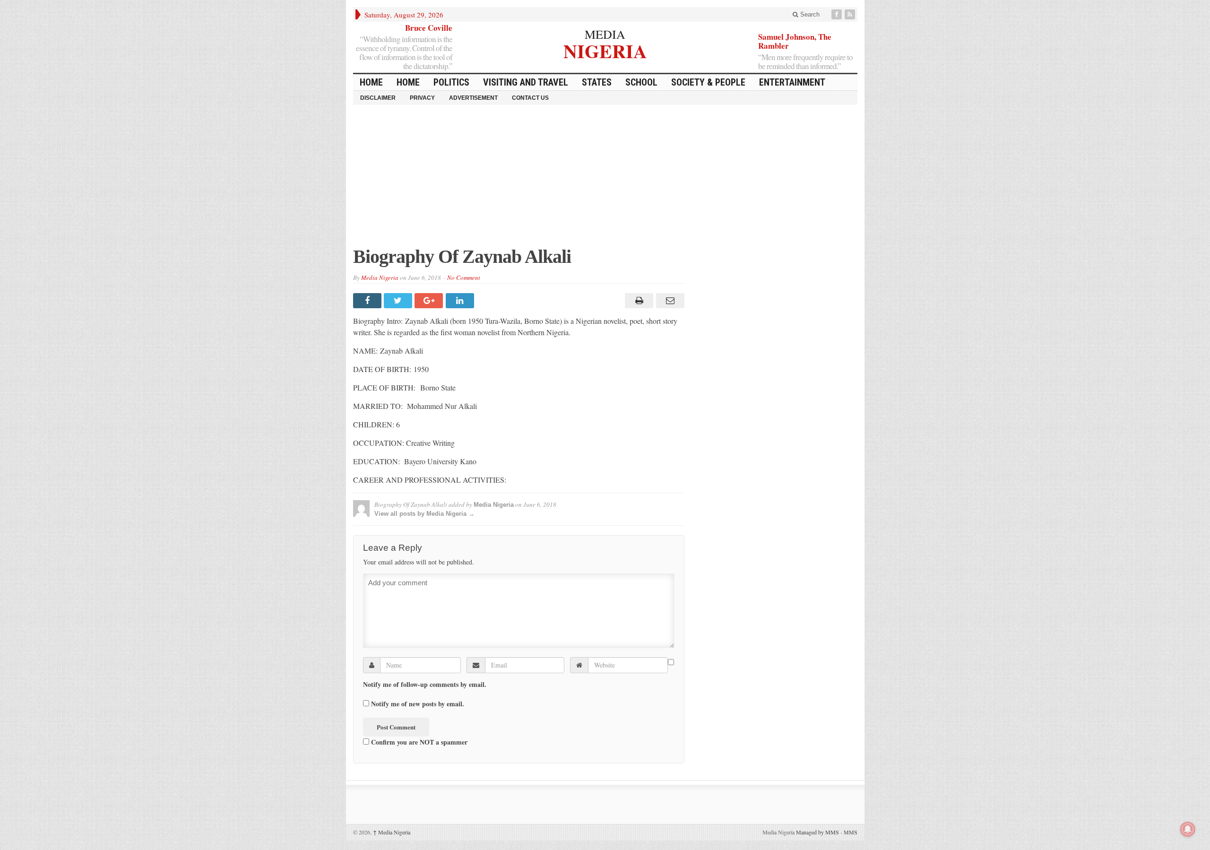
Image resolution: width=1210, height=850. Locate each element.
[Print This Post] (637, 300)
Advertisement (473, 98)
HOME (371, 82)
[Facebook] (837, 14)
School (641, 82)
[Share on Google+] (430, 300)
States (597, 82)
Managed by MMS (817, 832)
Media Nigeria (379, 277)
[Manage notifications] (1187, 829)
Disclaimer (378, 98)
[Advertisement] (605, 180)
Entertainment (792, 82)
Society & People (708, 82)
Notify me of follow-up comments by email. (424, 684)
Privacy (422, 98)
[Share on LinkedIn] (461, 300)
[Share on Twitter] (399, 300)
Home (408, 82)
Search (809, 14)
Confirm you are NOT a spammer (418, 741)
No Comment (463, 277)
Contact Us (530, 98)
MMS (850, 832)
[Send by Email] (668, 300)
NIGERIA (605, 50)
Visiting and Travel (525, 82)
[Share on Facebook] (368, 300)
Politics (451, 82)
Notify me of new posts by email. (417, 704)
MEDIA (605, 34)
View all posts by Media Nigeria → (424, 513)
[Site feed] (850, 14)
